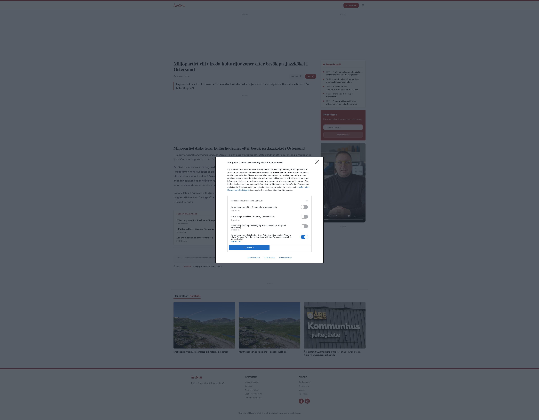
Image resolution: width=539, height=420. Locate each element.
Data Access (269, 257)
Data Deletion (254, 257)
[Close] (318, 162)
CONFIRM (249, 247)
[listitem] (269, 200)
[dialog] (269, 210)
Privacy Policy (285, 257)
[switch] (304, 207)
